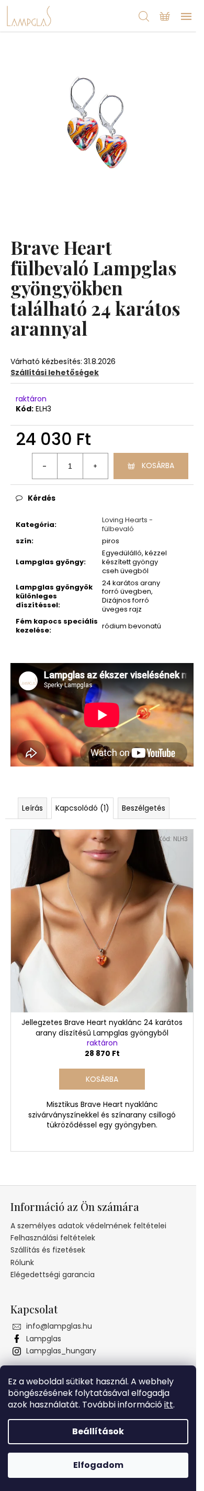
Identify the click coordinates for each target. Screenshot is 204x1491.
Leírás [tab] (32, 808)
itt (168, 1405)
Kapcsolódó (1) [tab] (82, 808)
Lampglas (43, 1338)
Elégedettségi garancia (52, 1274)
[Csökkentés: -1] (45, 466)
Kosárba (158, 465)
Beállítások (98, 1431)
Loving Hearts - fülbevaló (127, 524)
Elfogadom (98, 1465)
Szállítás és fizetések (47, 1250)
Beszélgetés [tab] (143, 808)
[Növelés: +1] (95, 466)
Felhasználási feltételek (52, 1238)
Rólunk (22, 1262)
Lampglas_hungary (61, 1350)
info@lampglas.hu (59, 1326)
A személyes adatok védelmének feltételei (88, 1225)
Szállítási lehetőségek (54, 372)
